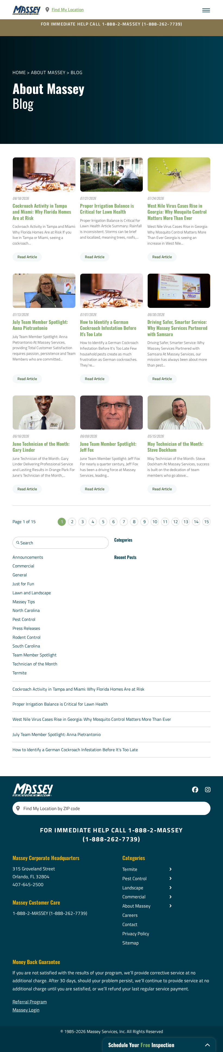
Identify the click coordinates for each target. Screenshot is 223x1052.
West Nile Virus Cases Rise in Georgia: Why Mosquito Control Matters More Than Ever (177, 211)
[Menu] (206, 10)
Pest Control (24, 619)
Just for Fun (23, 583)
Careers (130, 915)
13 (185, 521)
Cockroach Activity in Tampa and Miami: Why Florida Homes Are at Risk (42, 211)
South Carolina (26, 646)
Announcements (28, 557)
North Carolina (26, 610)
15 (206, 521)
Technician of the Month (35, 664)
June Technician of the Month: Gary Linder (41, 446)
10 (154, 521)
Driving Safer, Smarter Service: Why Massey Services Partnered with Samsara (177, 327)
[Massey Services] (27, 10)
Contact (129, 924)
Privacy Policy (135, 933)
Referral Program (30, 1001)
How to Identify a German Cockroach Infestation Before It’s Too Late (108, 327)
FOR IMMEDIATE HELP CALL (111, 24)
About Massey (48, 72)
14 (196, 521)
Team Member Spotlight (35, 655)
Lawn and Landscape (32, 592)
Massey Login (26, 1009)
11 (165, 521)
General (20, 574)
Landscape (132, 887)
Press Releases (26, 628)
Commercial (23, 566)
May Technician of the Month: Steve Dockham (175, 446)
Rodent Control (27, 637)
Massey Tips (24, 601)
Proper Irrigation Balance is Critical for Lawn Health (107, 208)
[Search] (18, 808)
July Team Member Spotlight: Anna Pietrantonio (40, 324)
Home (19, 72)
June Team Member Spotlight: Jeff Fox (108, 446)
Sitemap (130, 942)
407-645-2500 (28, 884)
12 (175, 521)
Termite (20, 672)
